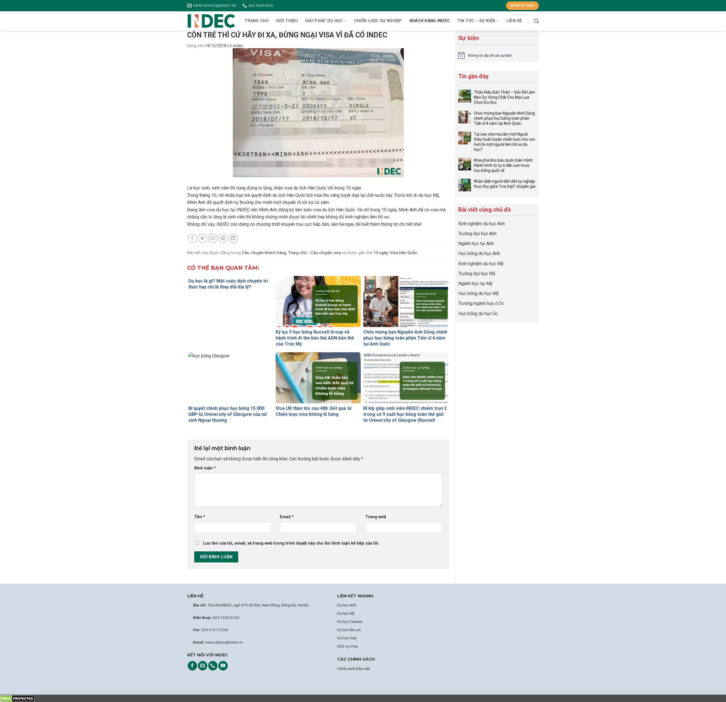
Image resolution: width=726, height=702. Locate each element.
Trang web (375, 517)
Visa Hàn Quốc (403, 252)
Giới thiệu (287, 20)
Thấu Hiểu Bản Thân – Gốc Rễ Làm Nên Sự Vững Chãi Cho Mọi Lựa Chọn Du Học (504, 97)
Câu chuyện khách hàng (264, 252)
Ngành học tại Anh (476, 243)
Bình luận (205, 468)
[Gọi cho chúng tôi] (213, 666)
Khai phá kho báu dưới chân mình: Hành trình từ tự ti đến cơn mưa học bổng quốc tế (503, 165)
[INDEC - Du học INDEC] (211, 21)
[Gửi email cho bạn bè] (213, 238)
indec (238, 45)
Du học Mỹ (345, 613)
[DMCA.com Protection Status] (17, 698)
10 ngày (380, 252)
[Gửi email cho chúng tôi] (202, 666)
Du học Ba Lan (349, 629)
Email (287, 517)
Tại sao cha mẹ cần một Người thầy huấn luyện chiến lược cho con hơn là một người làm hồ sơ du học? (504, 142)
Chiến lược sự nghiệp (378, 20)
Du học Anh (346, 605)
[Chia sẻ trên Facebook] (192, 238)
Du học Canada (349, 621)
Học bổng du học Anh (479, 253)
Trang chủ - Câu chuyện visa (314, 252)
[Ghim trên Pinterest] (223, 238)
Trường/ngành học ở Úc (481, 303)
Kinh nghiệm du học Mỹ (481, 263)
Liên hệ (514, 20)
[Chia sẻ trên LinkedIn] (233, 238)
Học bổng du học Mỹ (478, 293)
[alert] (497, 55)
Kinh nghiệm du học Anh (481, 223)
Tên (199, 517)
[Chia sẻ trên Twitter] (202, 238)
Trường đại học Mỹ (476, 273)
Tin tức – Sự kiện (476, 20)
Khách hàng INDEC (430, 20)
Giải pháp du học (324, 20)
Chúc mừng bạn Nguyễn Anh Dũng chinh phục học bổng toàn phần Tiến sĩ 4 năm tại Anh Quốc (504, 118)
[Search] (536, 21)
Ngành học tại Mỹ (475, 283)
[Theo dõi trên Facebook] (192, 666)
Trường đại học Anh (477, 233)
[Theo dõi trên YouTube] (223, 666)
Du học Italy (346, 638)
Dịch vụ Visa (347, 646)
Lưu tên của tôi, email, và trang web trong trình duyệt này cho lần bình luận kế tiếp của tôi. (291, 543)
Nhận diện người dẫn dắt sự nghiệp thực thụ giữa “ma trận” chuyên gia (504, 184)
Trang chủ (256, 20)
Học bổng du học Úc (478, 313)
